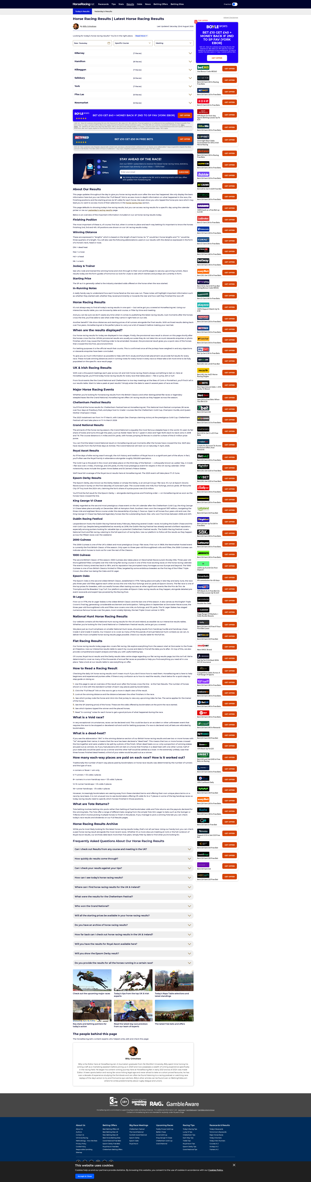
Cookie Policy (81, 1146)
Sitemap (79, 1152)
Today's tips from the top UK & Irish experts (131, 994)
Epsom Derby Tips (189, 1146)
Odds (139, 4)
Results (130, 4)
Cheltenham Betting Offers (112, 1149)
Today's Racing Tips (190, 1129)
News (148, 4)
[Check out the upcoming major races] (92, 980)
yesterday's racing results (100, 210)
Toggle (235, 4)
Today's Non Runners (217, 1141)
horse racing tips (134, 203)
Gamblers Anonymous (206, 1110)
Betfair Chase (161, 1132)
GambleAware (191, 1110)
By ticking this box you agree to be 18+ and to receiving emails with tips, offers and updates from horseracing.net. (155, 178)
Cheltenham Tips (189, 1135)
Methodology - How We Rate (86, 1141)
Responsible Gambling (84, 1149)
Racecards (103, 4)
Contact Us (80, 1135)
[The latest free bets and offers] (174, 1011)
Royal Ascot (133, 1144)
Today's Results (82, 11)
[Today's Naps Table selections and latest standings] (174, 980)
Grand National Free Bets (112, 1141)
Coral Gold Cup (161, 1135)
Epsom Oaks (134, 1141)
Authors (79, 1132)
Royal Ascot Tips (189, 1144)
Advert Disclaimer (231, 17)
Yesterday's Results (103, 11)
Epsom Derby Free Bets (111, 1144)
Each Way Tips (188, 1138)
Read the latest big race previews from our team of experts (130, 1025)
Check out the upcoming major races (91, 993)
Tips (114, 4)
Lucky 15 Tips (187, 1132)
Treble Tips (187, 1141)
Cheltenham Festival (136, 1129)
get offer (230, 69)
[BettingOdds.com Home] (83, 4)
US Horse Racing (82, 1138)
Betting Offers (161, 4)
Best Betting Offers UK (111, 1129)
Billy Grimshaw (89, 26)
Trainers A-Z (214, 1149)
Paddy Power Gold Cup (164, 1129)
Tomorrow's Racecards (218, 1132)
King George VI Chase (164, 1138)
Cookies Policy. (215, 1170)
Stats (121, 4)
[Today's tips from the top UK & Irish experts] (133, 980)
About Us (79, 1129)
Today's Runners (216, 1138)
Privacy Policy (81, 1144)
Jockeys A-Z (214, 1146)
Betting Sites (177, 4)
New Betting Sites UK (110, 1135)
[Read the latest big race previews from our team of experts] (133, 1011)
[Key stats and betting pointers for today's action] (92, 1011)
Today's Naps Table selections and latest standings (172, 994)
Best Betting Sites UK (110, 1132)
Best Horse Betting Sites (111, 1138)
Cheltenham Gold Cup (164, 1141)
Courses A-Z (214, 1144)
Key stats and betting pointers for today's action (90, 1025)
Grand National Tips (190, 1149)
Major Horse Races (216, 1135)
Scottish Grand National (138, 1135)
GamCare (181, 1110)
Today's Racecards (216, 1129)
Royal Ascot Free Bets (111, 1146)
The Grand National (136, 1132)
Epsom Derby (134, 1138)
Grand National (161, 1144)
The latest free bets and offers (170, 1024)
